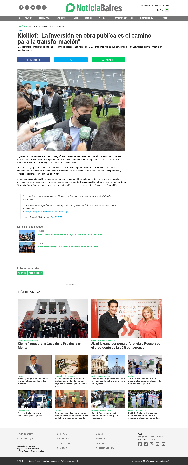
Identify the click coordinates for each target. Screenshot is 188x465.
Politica (62, 434)
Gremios (102, 443)
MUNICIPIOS (61, 18)
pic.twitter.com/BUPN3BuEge (55, 211)
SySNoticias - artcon (152, 461)
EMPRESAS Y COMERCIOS (123, 18)
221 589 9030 (151, 439)
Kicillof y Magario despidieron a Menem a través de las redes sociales (33, 381)
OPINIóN (165, 18)
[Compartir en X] (71, 59)
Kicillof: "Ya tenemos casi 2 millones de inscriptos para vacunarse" (104, 415)
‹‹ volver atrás (71, 284)
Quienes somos (25, 434)
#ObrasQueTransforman (33, 211)
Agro (100, 434)
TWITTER (22, 273)
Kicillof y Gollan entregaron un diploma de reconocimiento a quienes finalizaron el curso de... (144, 415)
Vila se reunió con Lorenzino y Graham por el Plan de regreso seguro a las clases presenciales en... (71, 382)
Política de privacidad (69, 461)
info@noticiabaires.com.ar (150, 437)
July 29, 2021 (56, 216)
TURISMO (103, 18)
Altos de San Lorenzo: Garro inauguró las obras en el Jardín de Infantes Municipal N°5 (144, 381)
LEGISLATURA (44, 18)
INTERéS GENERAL (147, 18)
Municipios (63, 439)
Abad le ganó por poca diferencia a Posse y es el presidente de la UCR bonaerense (125, 345)
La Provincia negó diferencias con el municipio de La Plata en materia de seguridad (108, 381)
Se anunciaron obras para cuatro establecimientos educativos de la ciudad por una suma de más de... (71, 415)
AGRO (76, 18)
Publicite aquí (25, 439)
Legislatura (64, 443)
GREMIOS (88, 18)
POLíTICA (28, 18)
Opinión (102, 439)
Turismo (62, 448)
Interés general (106, 448)
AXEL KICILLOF (35, 273)
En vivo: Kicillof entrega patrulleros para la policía (30, 414)
